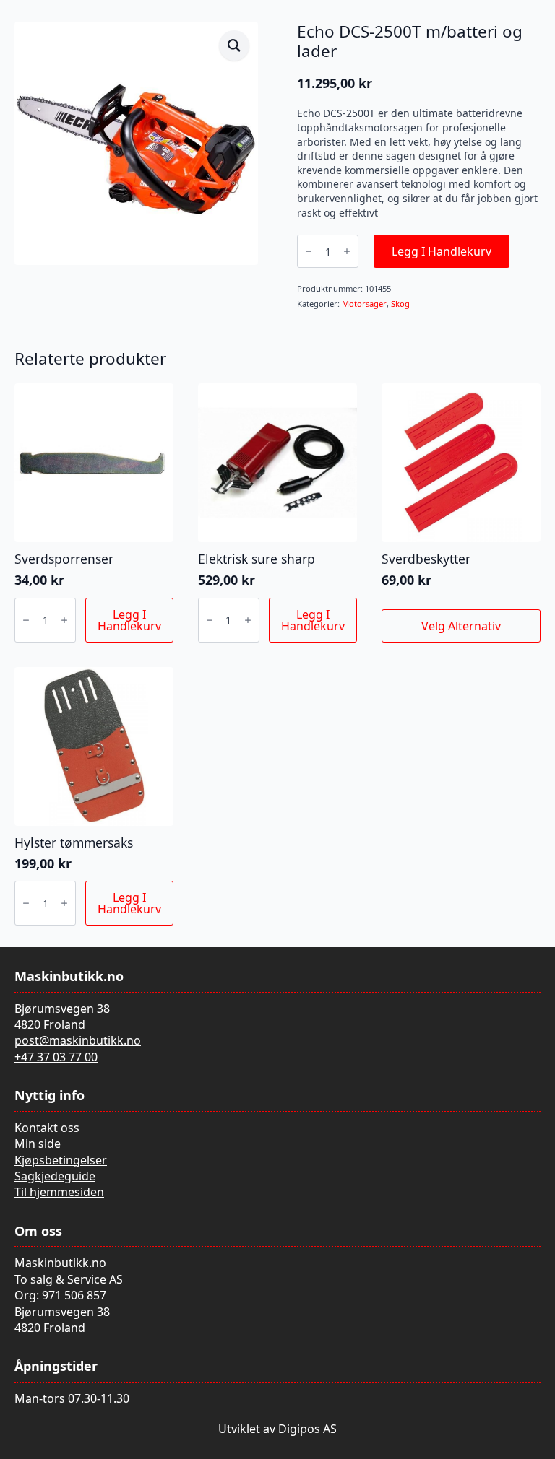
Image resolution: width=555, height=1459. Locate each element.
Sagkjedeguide (54, 1176)
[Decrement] (309, 251)
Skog (400, 303)
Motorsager (364, 303)
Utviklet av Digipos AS (277, 1429)
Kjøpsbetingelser (60, 1160)
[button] (234, 45)
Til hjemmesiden (59, 1192)
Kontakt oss (46, 1128)
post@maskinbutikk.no (77, 1040)
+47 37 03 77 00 (56, 1057)
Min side (37, 1143)
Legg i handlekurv (441, 251)
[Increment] (347, 251)
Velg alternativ (461, 626)
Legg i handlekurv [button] (129, 620)
